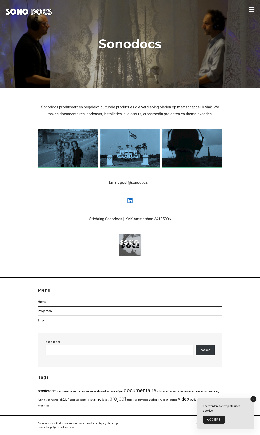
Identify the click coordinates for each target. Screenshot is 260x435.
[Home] (29, 12)
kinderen (196, 391)
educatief (163, 391)
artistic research (64, 391)
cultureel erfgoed (115, 391)
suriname (155, 399)
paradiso (93, 400)
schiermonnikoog (140, 400)
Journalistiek (185, 391)
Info (41, 320)
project (117, 398)
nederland (74, 400)
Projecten (45, 311)
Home (42, 302)
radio (129, 400)
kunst (40, 400)
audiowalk (100, 391)
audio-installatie (86, 391)
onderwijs (84, 400)
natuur (64, 399)
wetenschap (43, 406)
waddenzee (197, 399)
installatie (174, 391)
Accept (214, 419)
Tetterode (173, 400)
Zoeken (52, 342)
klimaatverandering (210, 391)
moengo (54, 400)
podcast (103, 399)
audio (75, 391)
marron (47, 400)
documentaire (140, 390)
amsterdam (47, 391)
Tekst (165, 400)
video (183, 399)
